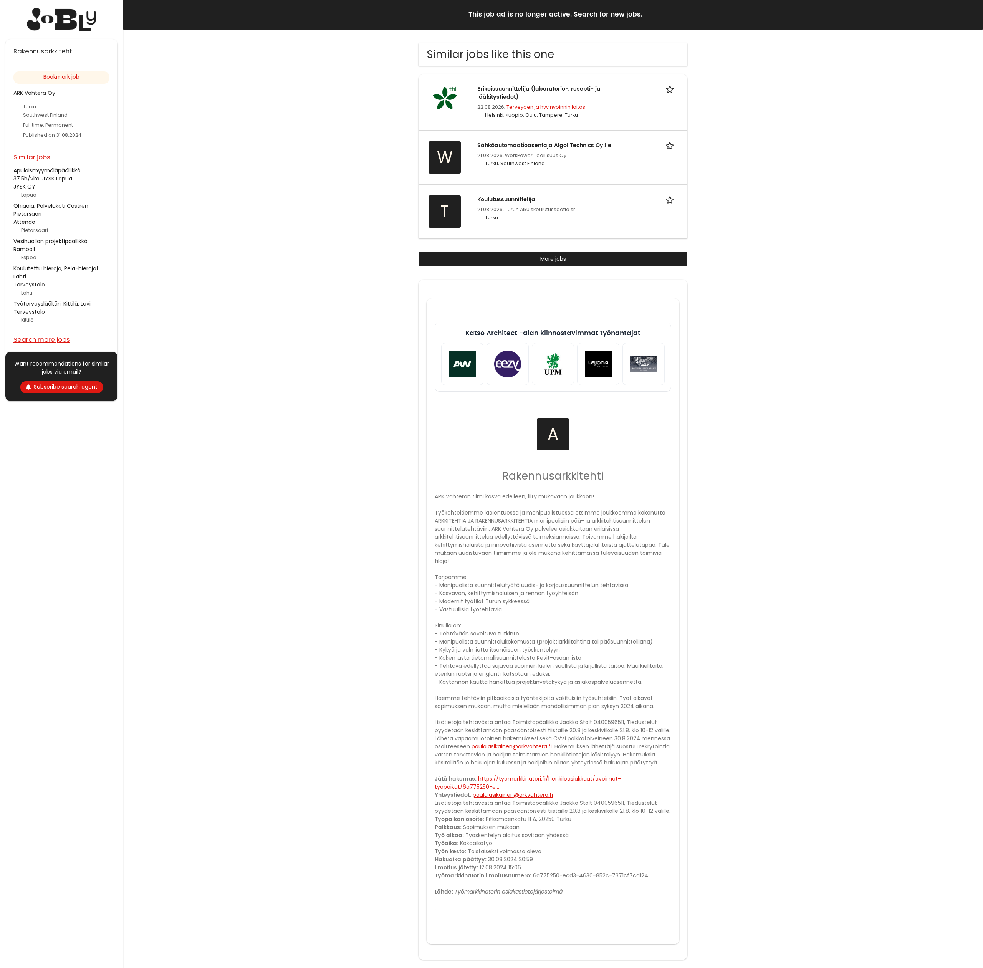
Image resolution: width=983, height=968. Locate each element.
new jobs (625, 14)
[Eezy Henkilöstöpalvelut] (508, 364)
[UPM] (553, 364)
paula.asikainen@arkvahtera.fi (512, 746)
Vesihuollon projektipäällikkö (50, 241)
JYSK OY (24, 186)
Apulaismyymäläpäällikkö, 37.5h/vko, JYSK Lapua (47, 174)
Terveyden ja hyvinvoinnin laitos (545, 107)
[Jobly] (61, 19)
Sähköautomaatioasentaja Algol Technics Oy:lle (544, 145)
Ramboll (24, 249)
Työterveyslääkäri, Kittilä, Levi (52, 304)
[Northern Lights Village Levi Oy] (643, 364)
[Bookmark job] (671, 88)
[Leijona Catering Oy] (598, 364)
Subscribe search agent (66, 387)
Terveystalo (29, 284)
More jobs (553, 259)
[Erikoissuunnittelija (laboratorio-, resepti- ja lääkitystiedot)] (445, 97)
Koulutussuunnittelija (506, 199)
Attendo (24, 222)
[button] (971, 14)
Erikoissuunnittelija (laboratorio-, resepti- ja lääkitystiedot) (539, 92)
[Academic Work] (462, 364)
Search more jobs (41, 339)
